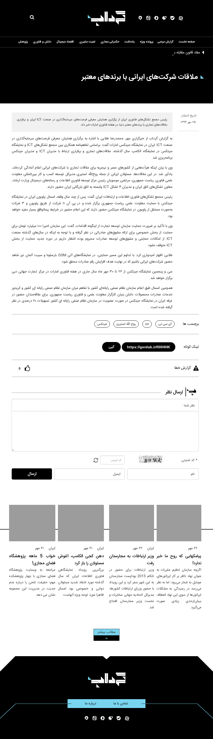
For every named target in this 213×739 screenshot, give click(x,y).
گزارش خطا (183, 368)
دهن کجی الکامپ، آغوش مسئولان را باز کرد (81, 560)
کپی (112, 346)
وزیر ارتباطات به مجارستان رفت (131, 560)
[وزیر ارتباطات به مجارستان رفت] (131, 523)
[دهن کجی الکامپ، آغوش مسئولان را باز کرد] (81, 523)
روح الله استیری (126, 324)
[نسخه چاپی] (180, 133)
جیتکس (102, 324)
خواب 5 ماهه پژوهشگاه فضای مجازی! (32, 560)
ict (147, 324)
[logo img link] (106, 18)
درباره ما (90, 703)
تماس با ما (121, 703)
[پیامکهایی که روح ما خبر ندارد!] (179, 523)
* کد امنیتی (189, 460)
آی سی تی (165, 324)
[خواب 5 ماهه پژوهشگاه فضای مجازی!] (32, 523)
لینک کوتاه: (191, 347)
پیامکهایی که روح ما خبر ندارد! (179, 560)
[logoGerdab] (106, 680)
